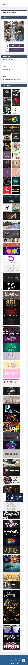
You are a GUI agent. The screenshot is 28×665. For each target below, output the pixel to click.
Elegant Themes (11, 656)
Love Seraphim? (6, 69)
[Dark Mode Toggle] (23, 660)
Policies (4, 73)
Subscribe (5, 63)
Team (4, 66)
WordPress (23, 656)
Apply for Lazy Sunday (8, 59)
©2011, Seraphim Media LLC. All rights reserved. (12, 80)
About (4, 76)
